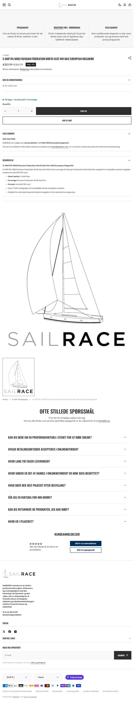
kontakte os (104, 421)
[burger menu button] (4, 4)
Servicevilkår (57, 691)
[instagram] (15, 632)
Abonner (119, 655)
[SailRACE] (67, 5)
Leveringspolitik (72, 691)
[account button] (124, 4)
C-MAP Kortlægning (20, 399)
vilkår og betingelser (38, 663)
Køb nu (83, 111)
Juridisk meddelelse (91, 691)
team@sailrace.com (60, 147)
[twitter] (4, 632)
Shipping (24, 69)
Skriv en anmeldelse (84, 543)
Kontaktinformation (110, 691)
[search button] (9, 4)
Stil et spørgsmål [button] (84, 550)
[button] (120, 5)
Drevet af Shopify (30, 697)
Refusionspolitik (42, 691)
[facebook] (10, 632)
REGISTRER (58, 27)
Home (5, 399)
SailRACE (16, 697)
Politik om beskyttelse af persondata (17, 691)
